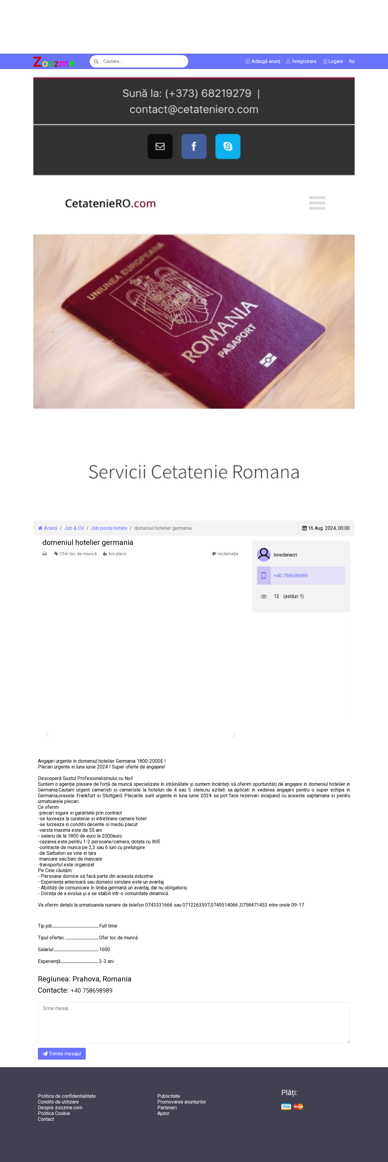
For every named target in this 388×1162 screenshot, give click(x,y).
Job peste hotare (109, 528)
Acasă (50, 528)
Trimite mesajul (64, 1054)
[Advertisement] (182, 27)
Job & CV (74, 528)
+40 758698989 (291, 576)
